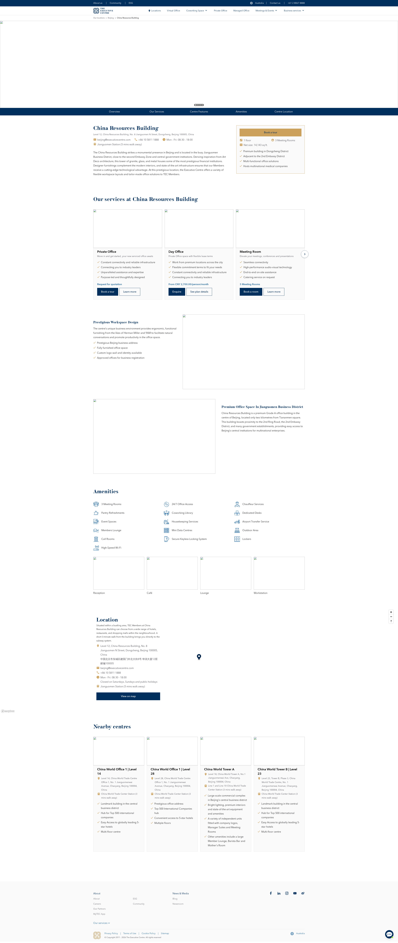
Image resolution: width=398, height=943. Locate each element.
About (96, 899)
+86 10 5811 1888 (148, 140)
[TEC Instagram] (287, 893)
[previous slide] (12, 64)
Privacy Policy (111, 933)
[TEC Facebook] (271, 893)
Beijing (111, 18)
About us (97, 3)
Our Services (157, 111)
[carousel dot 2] (198, 105)
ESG (131, 3)
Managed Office (241, 11)
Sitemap (165, 933)
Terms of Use (129, 933)
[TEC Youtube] (295, 893)
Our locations (99, 18)
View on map (128, 696)
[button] (199, 657)
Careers (97, 904)
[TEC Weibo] (303, 893)
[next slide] (385, 64)
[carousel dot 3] (200, 105)
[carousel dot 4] (202, 105)
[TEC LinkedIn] (279, 893)
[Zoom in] (391, 612)
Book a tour (270, 132)
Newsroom (178, 904)
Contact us (275, 3)
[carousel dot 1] (196, 105)
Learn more (129, 292)
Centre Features (199, 111)
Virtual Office (173, 11)
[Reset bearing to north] (391, 621)
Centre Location (284, 111)
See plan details (199, 292)
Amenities (241, 111)
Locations (156, 11)
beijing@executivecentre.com (114, 140)
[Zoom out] (391, 616)
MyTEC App (99, 914)
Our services (100, 923)
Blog (175, 899)
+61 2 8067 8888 (296, 3)
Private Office (220, 11)
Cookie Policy (148, 933)
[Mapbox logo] (8, 711)
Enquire (176, 292)
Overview (114, 111)
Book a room (251, 292)
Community (115, 3)
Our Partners (99, 909)
